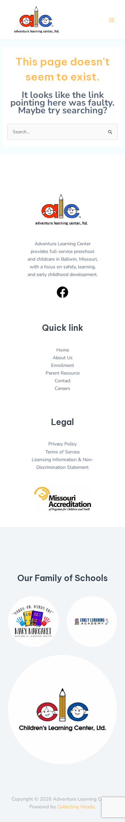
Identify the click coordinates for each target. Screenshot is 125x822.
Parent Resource (63, 373)
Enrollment (62, 365)
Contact (63, 381)
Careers (62, 388)
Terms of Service (62, 452)
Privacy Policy (62, 444)
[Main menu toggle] (111, 20)
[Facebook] (62, 292)
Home (62, 350)
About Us (63, 358)
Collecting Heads (76, 806)
